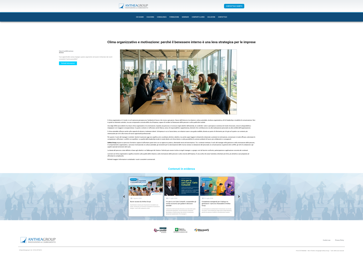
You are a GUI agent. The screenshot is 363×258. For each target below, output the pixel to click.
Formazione (174, 17)
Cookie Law (326, 240)
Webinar (169, 179)
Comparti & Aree (198, 17)
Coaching (150, 17)
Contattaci (222, 17)
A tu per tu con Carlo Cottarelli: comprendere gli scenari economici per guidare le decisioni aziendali (181, 203)
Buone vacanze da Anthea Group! (140, 201)
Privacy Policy (339, 240)
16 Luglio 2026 (208, 198)
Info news (133, 179)
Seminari (185, 17)
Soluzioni (211, 17)
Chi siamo (140, 17)
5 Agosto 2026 (137, 198)
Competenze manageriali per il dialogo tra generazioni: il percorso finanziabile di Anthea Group (216, 203)
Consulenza (162, 17)
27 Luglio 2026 (172, 198)
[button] (124, 196)
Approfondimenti (206, 179)
